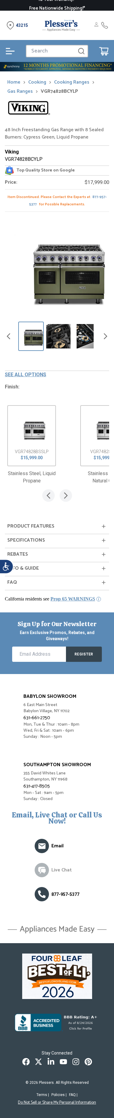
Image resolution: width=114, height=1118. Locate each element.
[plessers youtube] (63, 1062)
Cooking (37, 82)
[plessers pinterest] (88, 1062)
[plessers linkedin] (51, 1062)
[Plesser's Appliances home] (61, 25)
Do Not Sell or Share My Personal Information (57, 1103)
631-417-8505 (36, 786)
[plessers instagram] (76, 1062)
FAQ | (73, 1095)
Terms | (42, 1095)
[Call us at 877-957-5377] (42, 894)
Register (83, 654)
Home (13, 82)
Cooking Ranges (71, 82)
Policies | (59, 1095)
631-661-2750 (36, 718)
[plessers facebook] (26, 1062)
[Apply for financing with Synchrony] (57, 66)
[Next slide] (105, 336)
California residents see (50, 598)
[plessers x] (38, 1062)
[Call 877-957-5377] (104, 25)
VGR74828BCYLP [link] (59, 91)
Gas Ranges (20, 91)
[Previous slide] (8, 336)
